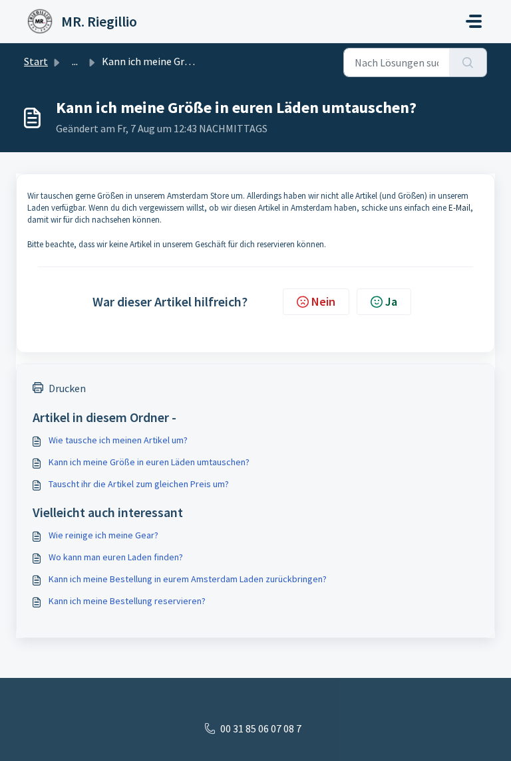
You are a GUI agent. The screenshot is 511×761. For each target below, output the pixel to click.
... (75, 61)
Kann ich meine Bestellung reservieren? (127, 601)
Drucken (67, 388)
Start (36, 61)
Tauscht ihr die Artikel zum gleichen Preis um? (139, 484)
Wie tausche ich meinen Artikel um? (118, 440)
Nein (323, 301)
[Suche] (468, 62)
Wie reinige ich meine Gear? (103, 535)
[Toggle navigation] (473, 21)
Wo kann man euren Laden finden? (116, 557)
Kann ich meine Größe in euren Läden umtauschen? (149, 462)
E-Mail (459, 207)
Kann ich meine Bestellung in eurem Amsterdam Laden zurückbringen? (188, 579)
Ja (391, 301)
